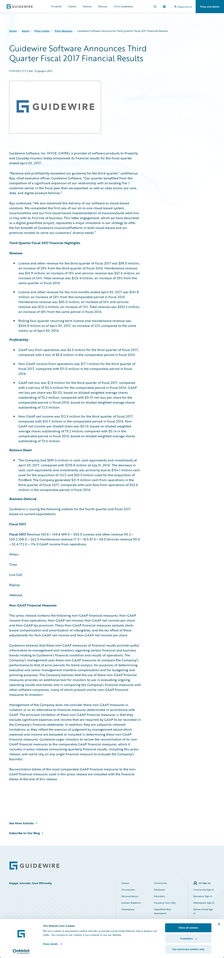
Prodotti (56, 6)
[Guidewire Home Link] (34, 866)
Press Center (42, 31)
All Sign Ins (204, 883)
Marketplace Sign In (203, 902)
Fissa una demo (209, 7)
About (25, 31)
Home (13, 31)
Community (160, 883)
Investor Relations (131, 902)
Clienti (72, 6)
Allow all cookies (188, 927)
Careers (125, 883)
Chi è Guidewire (123, 6)
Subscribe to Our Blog (24, 833)
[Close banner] (219, 924)
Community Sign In (203, 889)
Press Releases (63, 31)
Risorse (102, 6)
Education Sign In (202, 896)
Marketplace (127, 909)
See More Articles (21, 823)
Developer (159, 889)
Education (159, 896)
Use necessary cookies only (188, 949)
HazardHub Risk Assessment (162, 911)
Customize (186, 938)
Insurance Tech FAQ (164, 902)
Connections (128, 889)
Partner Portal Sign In (203, 911)
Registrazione (185, 6)
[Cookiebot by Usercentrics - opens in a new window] (21, 951)
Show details (50, 944)
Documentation (129, 896)
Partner (87, 6)
